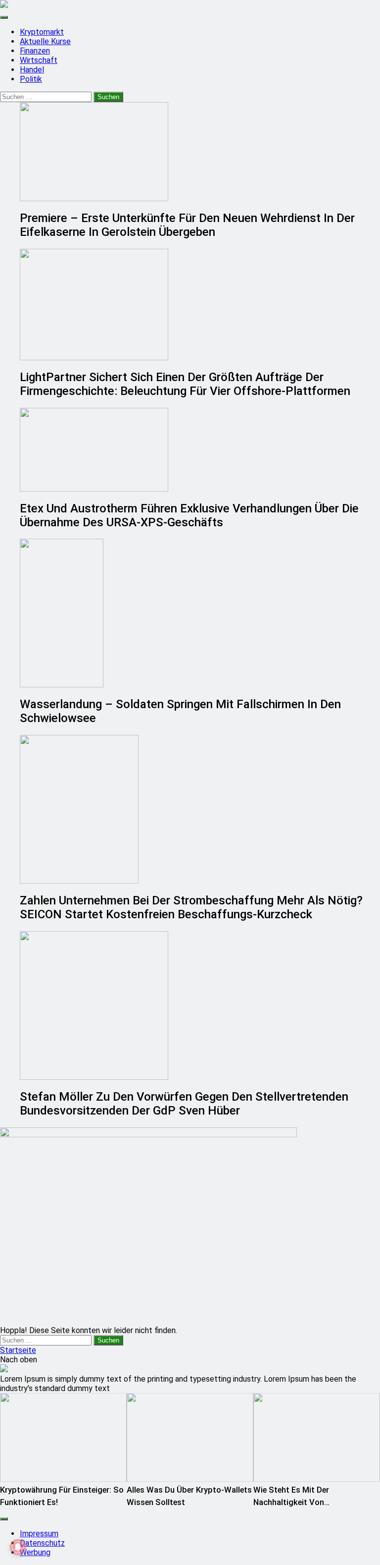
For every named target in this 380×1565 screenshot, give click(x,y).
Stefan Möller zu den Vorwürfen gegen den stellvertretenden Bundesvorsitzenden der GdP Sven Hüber (184, 1104)
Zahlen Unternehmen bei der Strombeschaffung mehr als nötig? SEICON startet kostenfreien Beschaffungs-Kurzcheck (191, 907)
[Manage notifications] (18, 1547)
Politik (31, 79)
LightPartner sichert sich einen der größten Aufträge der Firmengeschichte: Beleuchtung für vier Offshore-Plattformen (185, 384)
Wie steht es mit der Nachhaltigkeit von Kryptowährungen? (291, 1502)
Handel (32, 69)
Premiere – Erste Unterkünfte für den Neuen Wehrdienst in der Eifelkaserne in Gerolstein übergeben (187, 225)
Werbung (35, 1552)
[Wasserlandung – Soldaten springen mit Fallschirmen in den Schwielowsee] (200, 613)
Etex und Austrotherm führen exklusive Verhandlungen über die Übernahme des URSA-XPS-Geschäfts (189, 515)
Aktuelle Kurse (45, 41)
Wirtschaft (38, 60)
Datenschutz (42, 1543)
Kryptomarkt (42, 32)
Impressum (39, 1533)
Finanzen (35, 51)
